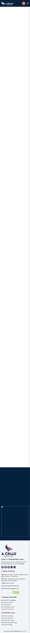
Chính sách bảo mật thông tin (9, 622)
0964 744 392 (10, 583)
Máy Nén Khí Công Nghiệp (8, 600)
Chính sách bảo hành (7, 618)
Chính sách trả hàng (6, 624)
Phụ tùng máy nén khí (7, 602)
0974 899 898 (14, 586)
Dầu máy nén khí (5, 604)
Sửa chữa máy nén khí (7, 609)
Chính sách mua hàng (7, 616)
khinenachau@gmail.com (12, 588)
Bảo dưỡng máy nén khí (7, 607)
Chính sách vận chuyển (7, 620)
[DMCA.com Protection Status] (15, 592)
